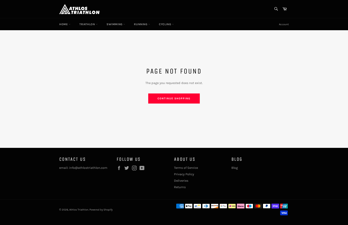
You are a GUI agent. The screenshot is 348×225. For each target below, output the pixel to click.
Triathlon (87, 24)
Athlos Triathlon (78, 209)
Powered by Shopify (101, 209)
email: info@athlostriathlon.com (83, 168)
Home (64, 24)
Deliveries (181, 180)
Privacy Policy (184, 174)
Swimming (115, 24)
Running (141, 24)
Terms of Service (186, 168)
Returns (180, 187)
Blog (234, 168)
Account (284, 24)
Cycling (165, 24)
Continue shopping (173, 98)
